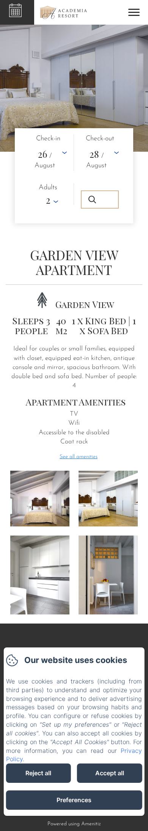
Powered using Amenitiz (74, 824)
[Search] (100, 199)
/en (74, 643)
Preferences (74, 800)
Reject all (38, 773)
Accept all (109, 773)
